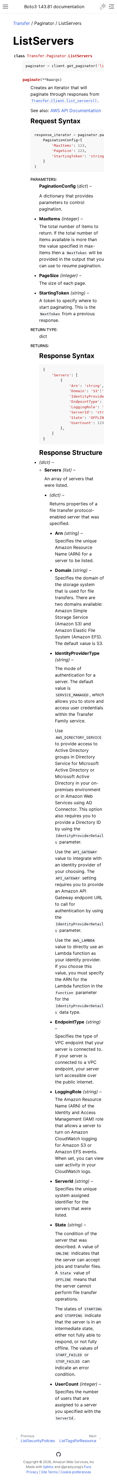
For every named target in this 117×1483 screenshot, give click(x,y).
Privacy (32, 1472)
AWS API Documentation (75, 110)
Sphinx (48, 1467)
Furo (87, 1467)
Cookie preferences (75, 1472)
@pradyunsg (71, 1467)
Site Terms (49, 1472)
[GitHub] (58, 1455)
